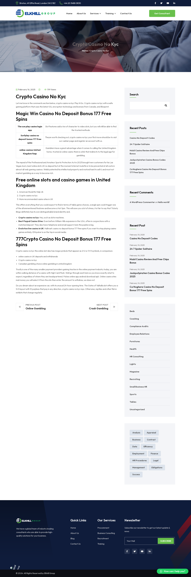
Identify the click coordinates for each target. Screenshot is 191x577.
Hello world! (163, 202)
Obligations (156, 467)
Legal (155, 460)
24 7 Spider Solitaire (140, 144)
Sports (133, 394)
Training (109, 13)
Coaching (134, 318)
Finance (154, 453)
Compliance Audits (139, 326)
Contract (151, 439)
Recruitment (103, 538)
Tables (133, 402)
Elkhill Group (49, 573)
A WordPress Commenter (142, 202)
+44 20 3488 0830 (72, 3)
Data (134, 446)
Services (94, 13)
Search (134, 94)
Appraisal (151, 432)
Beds (132, 311)
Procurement (103, 527)
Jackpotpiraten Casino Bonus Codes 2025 (150, 275)
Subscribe (165, 541)
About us (81, 13)
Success (136, 474)
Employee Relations (139, 334)
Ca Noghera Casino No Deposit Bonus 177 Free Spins (147, 288)
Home (69, 13)
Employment (138, 453)
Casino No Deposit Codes (142, 138)
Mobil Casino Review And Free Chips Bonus (149, 261)
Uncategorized (137, 409)
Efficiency (148, 446)
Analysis (136, 432)
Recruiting (135, 379)
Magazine (134, 371)
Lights (133, 364)
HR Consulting (136, 356)
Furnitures (135, 341)
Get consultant (162, 13)
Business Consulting (106, 533)
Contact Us (126, 13)
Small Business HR (138, 386)
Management (138, 467)
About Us (74, 533)
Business (136, 439)
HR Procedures (139, 460)
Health (133, 349)
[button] (172, 571)
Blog (72, 538)
